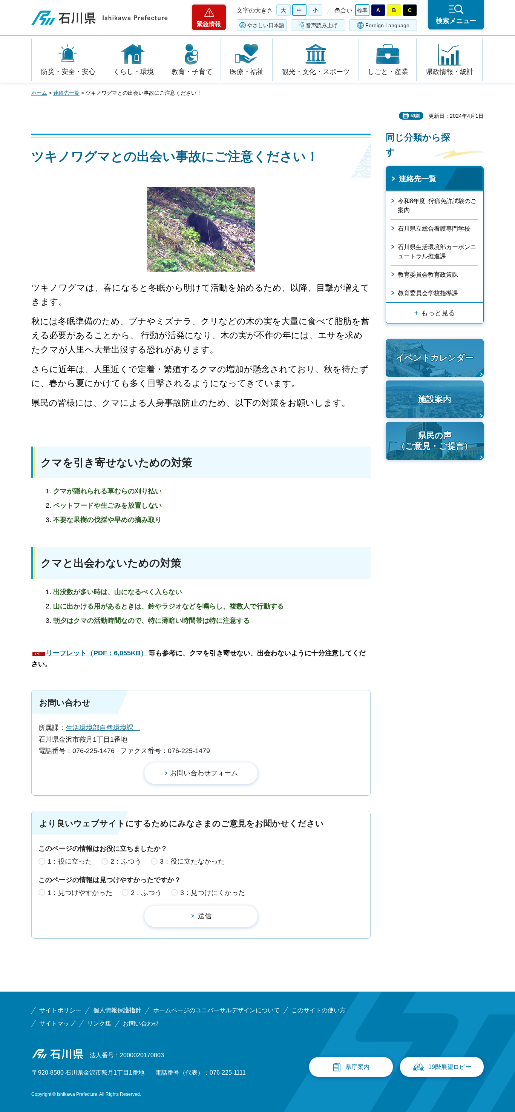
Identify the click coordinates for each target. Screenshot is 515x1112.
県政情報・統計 (450, 71)
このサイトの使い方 (318, 1010)
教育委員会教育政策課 (428, 274)
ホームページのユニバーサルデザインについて (216, 1010)
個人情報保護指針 (117, 1010)
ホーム (39, 93)
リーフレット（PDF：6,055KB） (96, 653)
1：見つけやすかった (80, 892)
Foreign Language (387, 25)
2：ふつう (125, 861)
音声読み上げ (321, 25)
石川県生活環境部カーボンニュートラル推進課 (437, 251)
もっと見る (438, 313)
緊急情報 (209, 24)
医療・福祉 (247, 71)
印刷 (415, 116)
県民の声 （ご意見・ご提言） (434, 441)
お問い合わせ (141, 1023)
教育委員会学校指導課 (428, 293)
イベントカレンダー (435, 357)
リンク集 (99, 1023)
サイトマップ (57, 1023)
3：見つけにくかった (212, 892)
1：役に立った (70, 861)
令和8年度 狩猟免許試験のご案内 (437, 205)
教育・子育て (192, 71)
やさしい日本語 (265, 25)
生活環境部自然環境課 (103, 728)
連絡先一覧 (66, 93)
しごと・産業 (388, 71)
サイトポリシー (60, 1010)
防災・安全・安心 (68, 71)
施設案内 (434, 399)
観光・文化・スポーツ (316, 71)
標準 (362, 10)
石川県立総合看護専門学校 (434, 228)
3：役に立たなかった (192, 861)
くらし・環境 (133, 71)
